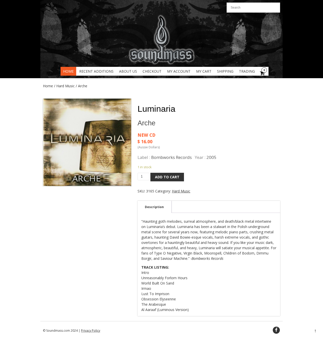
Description (154, 207)
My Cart (203, 71)
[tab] (154, 206)
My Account (179, 71)
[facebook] (276, 330)
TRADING (247, 71)
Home (68, 71)
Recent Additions (96, 71)
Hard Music (65, 85)
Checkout (152, 71)
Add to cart (167, 177)
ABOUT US (128, 71)
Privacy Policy (90, 330)
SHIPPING (225, 71)
